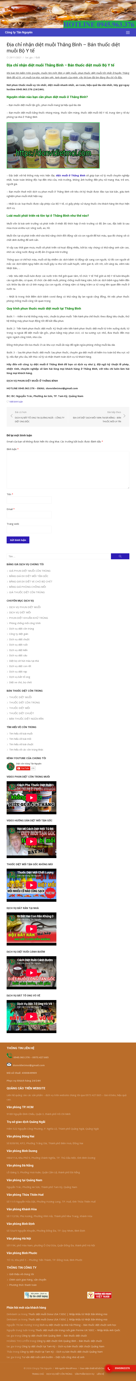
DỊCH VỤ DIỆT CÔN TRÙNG (59, 1373)
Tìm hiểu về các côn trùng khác (26, 749)
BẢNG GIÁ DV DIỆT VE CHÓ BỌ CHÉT (30, 581)
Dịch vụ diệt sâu (18, 655)
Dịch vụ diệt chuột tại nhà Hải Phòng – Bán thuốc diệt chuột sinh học (78, 1324)
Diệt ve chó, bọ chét (20, 682)
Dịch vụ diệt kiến (18, 650)
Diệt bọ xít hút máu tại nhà (24, 660)
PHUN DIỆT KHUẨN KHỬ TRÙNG (28, 617)
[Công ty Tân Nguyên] (68, 14)
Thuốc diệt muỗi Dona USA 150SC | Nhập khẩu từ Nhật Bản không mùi (67, 1314)
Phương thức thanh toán (23, 1284)
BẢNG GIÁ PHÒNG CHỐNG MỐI (27, 586)
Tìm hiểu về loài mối (20, 738)
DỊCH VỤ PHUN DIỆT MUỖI (25, 607)
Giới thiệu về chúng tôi (21, 1274)
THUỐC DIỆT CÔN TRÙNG (24, 702)
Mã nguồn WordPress (66, 1368)
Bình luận (13, 449)
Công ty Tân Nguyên (19, 32)
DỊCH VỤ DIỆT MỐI (20, 612)
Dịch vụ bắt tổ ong (19, 676)
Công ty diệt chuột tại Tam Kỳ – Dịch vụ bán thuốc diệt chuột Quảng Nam (63, 1346)
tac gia (29, 57)
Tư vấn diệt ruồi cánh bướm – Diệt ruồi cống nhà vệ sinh (53, 1357)
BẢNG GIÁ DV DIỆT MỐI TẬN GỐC (28, 576)
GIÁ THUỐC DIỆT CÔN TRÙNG (27, 592)
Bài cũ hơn (39, 417)
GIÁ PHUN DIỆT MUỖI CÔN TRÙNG (29, 570)
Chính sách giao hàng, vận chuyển (27, 1279)
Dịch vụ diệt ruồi (18, 644)
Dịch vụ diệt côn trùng (21, 628)
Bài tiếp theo (97, 417)
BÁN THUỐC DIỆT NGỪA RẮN (26, 718)
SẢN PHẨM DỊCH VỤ (84, 1373)
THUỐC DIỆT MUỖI (20, 697)
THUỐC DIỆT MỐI (19, 708)
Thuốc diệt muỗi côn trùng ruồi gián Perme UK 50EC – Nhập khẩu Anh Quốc (77, 1330)
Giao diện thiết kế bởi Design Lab (96, 1368)
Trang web (13, 523)
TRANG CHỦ (38, 1373)
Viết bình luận (16, 401)
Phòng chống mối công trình (25, 623)
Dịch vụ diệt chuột (19, 639)
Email (11, 509)
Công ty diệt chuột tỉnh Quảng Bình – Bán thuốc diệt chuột (54, 1335)
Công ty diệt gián (18, 633)
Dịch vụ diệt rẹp (18, 671)
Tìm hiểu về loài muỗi (21, 733)
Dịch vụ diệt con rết (20, 666)
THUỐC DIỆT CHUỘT (21, 713)
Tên (10, 494)
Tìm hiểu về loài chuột (21, 744)
